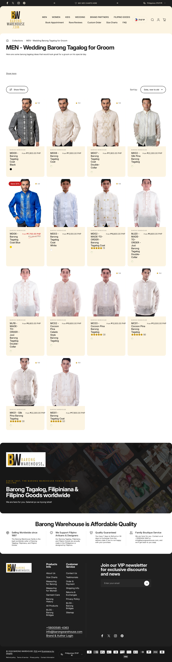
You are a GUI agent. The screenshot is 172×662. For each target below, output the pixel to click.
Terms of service (22, 657)
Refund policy (11, 657)
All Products (52, 605)
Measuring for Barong (51, 582)
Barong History (49, 600)
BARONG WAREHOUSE (18, 150)
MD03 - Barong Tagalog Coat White (54, 239)
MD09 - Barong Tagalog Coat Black (14, 159)
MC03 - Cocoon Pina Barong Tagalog (98, 327)
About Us (50, 573)
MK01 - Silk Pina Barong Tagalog (16, 415)
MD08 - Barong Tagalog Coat (54, 157)
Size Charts (51, 577)
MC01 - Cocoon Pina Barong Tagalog (138, 327)
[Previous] (54, 3)
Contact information (47, 657)
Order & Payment (70, 582)
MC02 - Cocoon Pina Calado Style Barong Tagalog (54, 332)
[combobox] (154, 3)
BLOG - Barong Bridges (50, 612)
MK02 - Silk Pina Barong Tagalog (135, 157)
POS (35, 651)
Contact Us (71, 573)
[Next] (117, 3)
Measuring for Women (51, 589)
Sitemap (70, 612)
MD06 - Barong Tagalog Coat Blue (15, 238)
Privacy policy (34, 657)
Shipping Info (72, 588)
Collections (17, 40)
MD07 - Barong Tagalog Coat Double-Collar (95, 160)
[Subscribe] (146, 583)
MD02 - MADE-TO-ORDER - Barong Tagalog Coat (98, 239)
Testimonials (72, 577)
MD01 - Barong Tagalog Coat (57, 415)
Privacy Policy (73, 599)
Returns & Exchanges (71, 593)
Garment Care (53, 595)
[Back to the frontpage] (7, 40)
